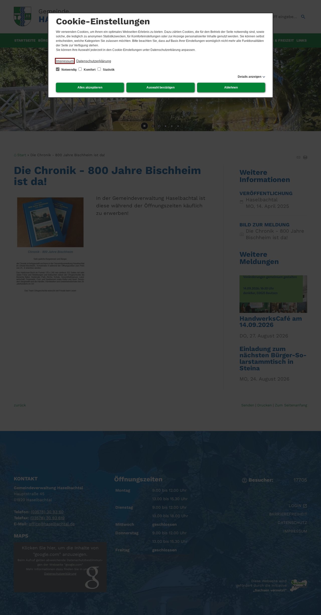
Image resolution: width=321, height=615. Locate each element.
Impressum (65, 61)
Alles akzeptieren (89, 87)
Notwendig (69, 69)
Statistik (108, 69)
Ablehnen (231, 87)
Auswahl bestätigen (160, 87)
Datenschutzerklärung (93, 61)
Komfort (89, 69)
